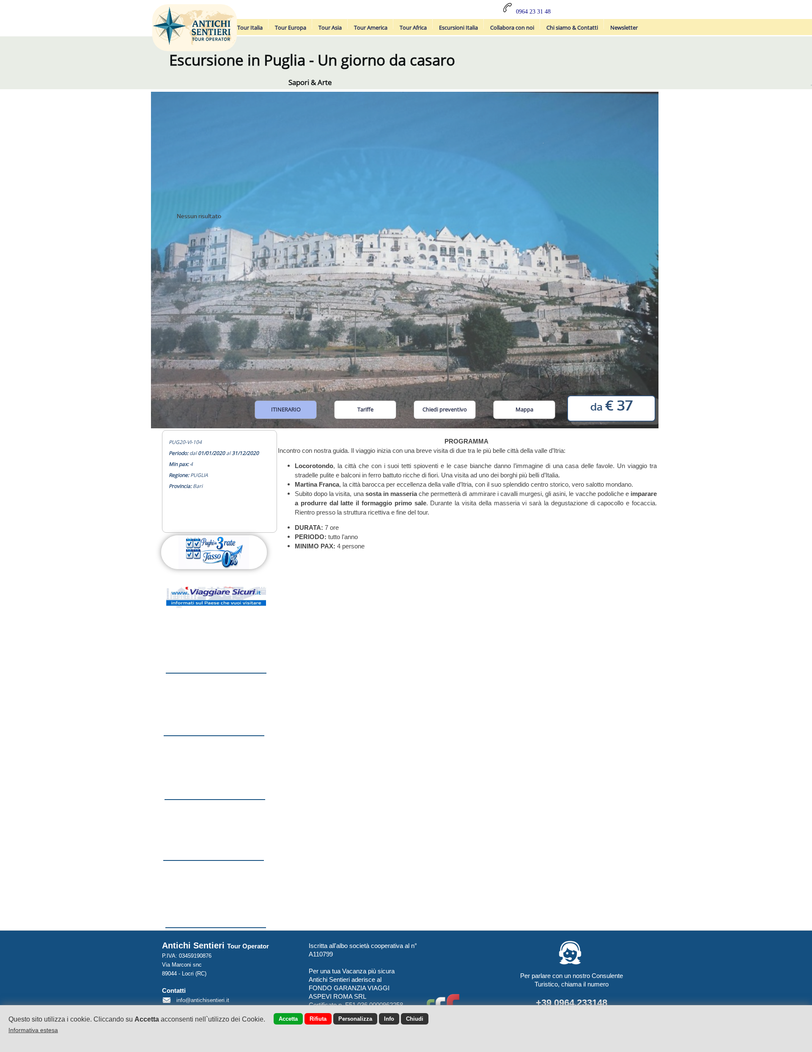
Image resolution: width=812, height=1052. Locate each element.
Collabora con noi (512, 27)
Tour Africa (413, 27)
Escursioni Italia (458, 27)
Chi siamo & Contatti (572, 27)
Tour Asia (330, 27)
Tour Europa (290, 27)
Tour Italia (250, 27)
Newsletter (624, 27)
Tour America (370, 27)
